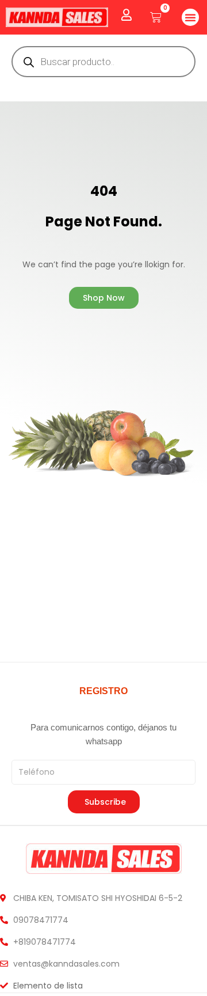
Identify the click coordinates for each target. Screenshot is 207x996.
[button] (190, 17)
